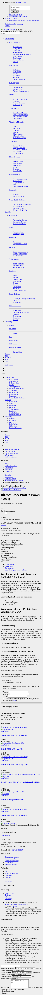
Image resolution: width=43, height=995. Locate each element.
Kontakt (7, 26)
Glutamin (16, 77)
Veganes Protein (18, 60)
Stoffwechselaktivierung (21, 186)
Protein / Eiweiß (14, 379)
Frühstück (12, 420)
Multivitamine (18, 134)
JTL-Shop (14, 906)
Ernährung (8, 322)
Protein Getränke (19, 146)
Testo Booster (17, 118)
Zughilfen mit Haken (20, 244)
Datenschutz (9, 468)
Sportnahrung (9, 39)
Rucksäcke (17, 310)
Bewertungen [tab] (9, 568)
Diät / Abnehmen (14, 394)
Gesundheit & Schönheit (17, 398)
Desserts (16, 169)
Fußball (15, 275)
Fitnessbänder (17, 265)
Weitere (15, 320)
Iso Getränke (17, 151)
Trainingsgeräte (14, 409)
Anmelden (15, 11)
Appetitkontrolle (18, 183)
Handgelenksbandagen (20, 252)
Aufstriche (16, 167)
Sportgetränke (13, 390)
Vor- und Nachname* (8, 968)
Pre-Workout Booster (20, 113)
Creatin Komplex (19, 103)
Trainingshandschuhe (20, 220)
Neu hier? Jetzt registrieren (18, 16)
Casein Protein (18, 52)
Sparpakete (12, 396)
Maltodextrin (17, 89)
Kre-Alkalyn (17, 105)
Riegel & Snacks (14, 392)
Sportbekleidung (14, 413)
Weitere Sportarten (19, 290)
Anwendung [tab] (9, 566)
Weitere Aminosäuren (20, 79)
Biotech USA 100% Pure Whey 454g (14, 735)
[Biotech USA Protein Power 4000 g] (13, 488)
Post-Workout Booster (20, 116)
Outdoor (16, 288)
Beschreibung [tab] (9, 564)
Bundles (16, 194)
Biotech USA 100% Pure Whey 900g (14, 815)
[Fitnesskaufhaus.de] (8, 29)
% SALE (8, 357)
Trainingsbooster (14, 387)
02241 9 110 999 (21, 2)
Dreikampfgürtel (18, 234)
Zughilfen (12, 405)
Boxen (15, 283)
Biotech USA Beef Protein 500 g (12, 749)
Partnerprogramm (10, 457)
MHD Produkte (18, 196)
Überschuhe (17, 302)
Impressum (8, 471)
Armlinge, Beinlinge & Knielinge (24, 298)
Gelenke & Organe (19, 138)
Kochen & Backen (15, 428)
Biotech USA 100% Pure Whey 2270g (14, 765)
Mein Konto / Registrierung (14, 24)
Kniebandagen (18, 255)
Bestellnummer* (6, 976)
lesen (14, 700)
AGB (7, 464)
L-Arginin (16, 70)
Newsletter (8, 469)
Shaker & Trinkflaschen (21, 312)
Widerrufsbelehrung (11, 466)
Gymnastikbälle (18, 267)
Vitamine (16, 130)
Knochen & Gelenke (20, 210)
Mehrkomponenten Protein (22, 54)
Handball (16, 285)
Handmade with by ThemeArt (19, 904)
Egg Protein (17, 58)
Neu (6, 356)
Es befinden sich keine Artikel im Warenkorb (24, 20)
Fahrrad (15, 277)
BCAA (15, 73)
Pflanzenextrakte (18, 208)
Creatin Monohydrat (20, 99)
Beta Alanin (17, 72)
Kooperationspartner (11, 453)
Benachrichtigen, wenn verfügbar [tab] (16, 570)
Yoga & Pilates (18, 279)
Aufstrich (12, 418)
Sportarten (12, 411)
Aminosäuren (13, 381)
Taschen (16, 314)
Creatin (11, 385)
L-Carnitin (16, 75)
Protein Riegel (18, 161)
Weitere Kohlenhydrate (21, 91)
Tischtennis (17, 287)
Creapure (16, 101)
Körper (7, 897)
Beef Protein (17, 56)
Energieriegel (17, 163)
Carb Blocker (17, 181)
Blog (6, 361)
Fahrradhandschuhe (19, 222)
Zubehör (8, 212)
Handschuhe (13, 402)
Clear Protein (17, 47)
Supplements (9, 893)
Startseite (8, 475)
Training (8, 895)
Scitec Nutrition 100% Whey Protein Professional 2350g (20, 782)
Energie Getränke (19, 148)
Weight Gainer (18, 87)
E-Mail (5, 696)
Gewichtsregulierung (20, 179)
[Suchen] (21, 33)
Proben (15, 62)
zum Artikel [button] (5, 731)
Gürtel (11, 403)
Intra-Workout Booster (20, 115)
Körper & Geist (18, 206)
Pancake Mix (17, 171)
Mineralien (16, 132)
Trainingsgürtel (18, 232)
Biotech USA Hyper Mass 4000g (12, 800)
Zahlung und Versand (12, 449)
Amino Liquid (18, 153)
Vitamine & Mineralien (16, 388)
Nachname (6, 694)
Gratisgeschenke (10, 451)
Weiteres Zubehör (15, 415)
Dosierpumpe (17, 316)
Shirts (15, 300)
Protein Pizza (17, 352)
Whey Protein (17, 49)
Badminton (17, 281)
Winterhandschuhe (19, 224)
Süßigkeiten (13, 426)
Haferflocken (13, 424)
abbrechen (5, 993)
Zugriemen (17, 242)
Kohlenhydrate (14, 383)
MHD (7, 359)
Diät (14, 184)
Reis (10, 422)
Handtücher (17, 318)
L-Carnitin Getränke (20, 150)
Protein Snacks (18, 165)
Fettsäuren (16, 128)
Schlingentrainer (18, 264)
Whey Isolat (17, 50)
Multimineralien (18, 136)
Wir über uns (9, 455)
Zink (14, 126)
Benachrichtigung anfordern (10, 706)
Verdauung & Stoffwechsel (22, 204)
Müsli (15, 333)
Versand (3, 525)
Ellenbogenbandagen (20, 254)
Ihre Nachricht (5, 987)
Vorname (6, 692)
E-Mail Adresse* (6, 972)
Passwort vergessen (15, 15)
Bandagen (12, 407)
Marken (7, 354)
